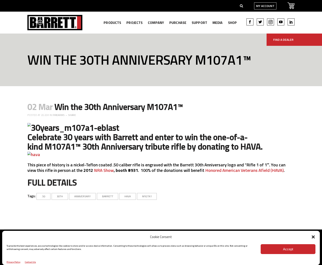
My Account (265, 6)
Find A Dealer (283, 39)
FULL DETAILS (52, 182)
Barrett (107, 196)
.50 (43, 196)
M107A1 (59, 146)
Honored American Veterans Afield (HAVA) (244, 170)
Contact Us (30, 262)
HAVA (250, 146)
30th (60, 196)
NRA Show (104, 170)
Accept (288, 249)
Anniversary (82, 196)
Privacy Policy (13, 262)
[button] (313, 237)
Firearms (58, 115)
